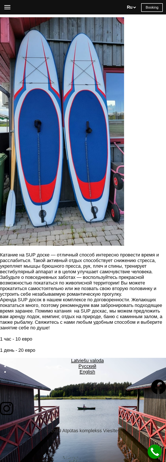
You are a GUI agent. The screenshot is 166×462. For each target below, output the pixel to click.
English (87, 371)
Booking (152, 7)
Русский (87, 366)
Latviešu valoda (87, 360)
